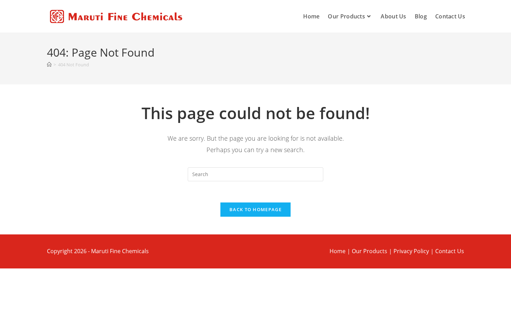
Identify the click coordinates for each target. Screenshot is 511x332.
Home (338, 251)
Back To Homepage (255, 209)
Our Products (369, 251)
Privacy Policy (411, 251)
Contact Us (449, 251)
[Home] (49, 64)
